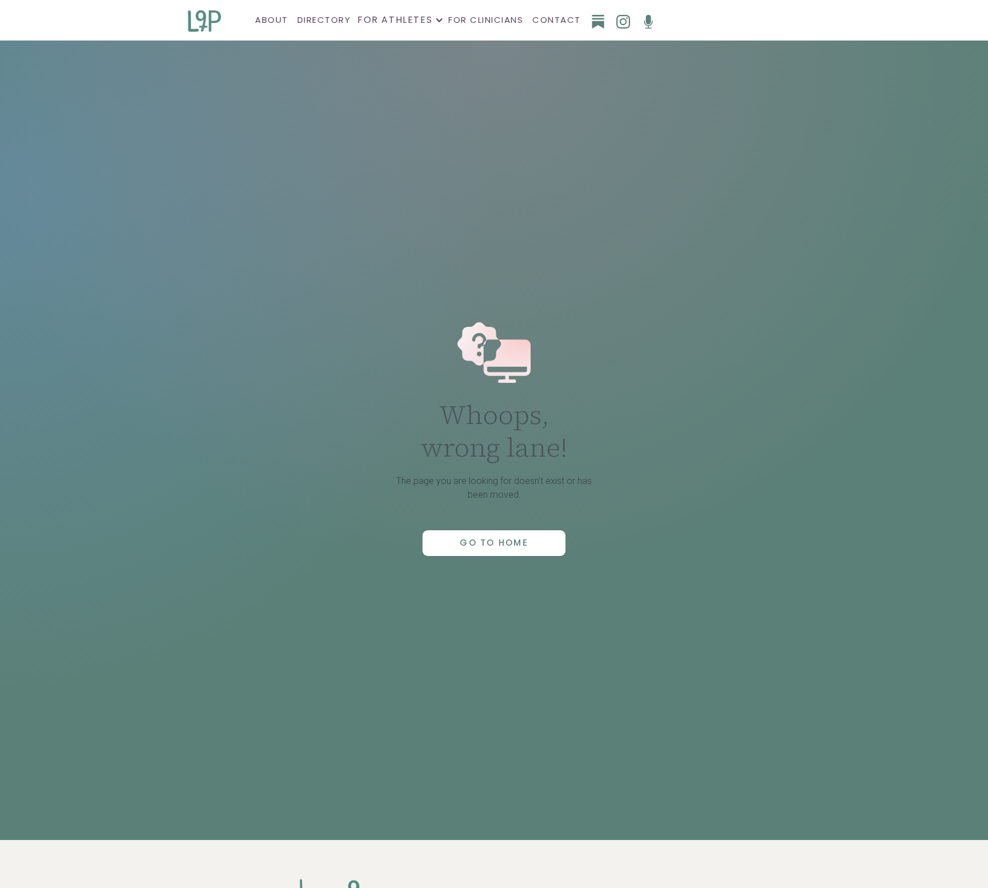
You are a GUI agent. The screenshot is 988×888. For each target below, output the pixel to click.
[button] (399, 20)
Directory (324, 20)
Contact (556, 20)
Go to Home (494, 543)
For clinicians (485, 20)
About (271, 20)
